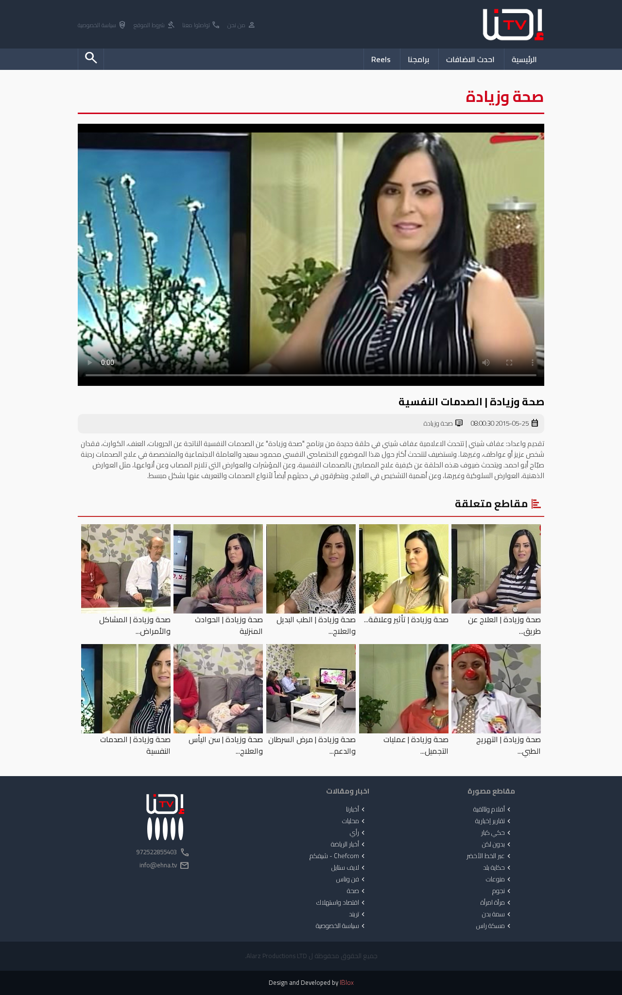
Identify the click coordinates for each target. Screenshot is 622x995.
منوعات (499, 879)
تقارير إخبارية (494, 821)
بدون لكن (497, 844)
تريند (358, 914)
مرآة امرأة (497, 903)
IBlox (347, 983)
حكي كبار (497, 833)
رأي (358, 833)
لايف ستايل (349, 868)
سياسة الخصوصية (102, 25)
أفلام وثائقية (493, 809)
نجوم (502, 891)
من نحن (241, 25)
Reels (381, 59)
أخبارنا (356, 809)
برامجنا (418, 59)
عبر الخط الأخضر (489, 856)
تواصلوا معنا (201, 25)
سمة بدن (497, 914)
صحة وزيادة (444, 424)
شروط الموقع (154, 25)
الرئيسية (524, 59)
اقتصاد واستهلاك (341, 903)
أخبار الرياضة (349, 844)
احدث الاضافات (470, 59)
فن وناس (351, 879)
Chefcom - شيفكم (338, 856)
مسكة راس (494, 926)
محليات (354, 821)
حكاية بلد (498, 868)
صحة (357, 891)
